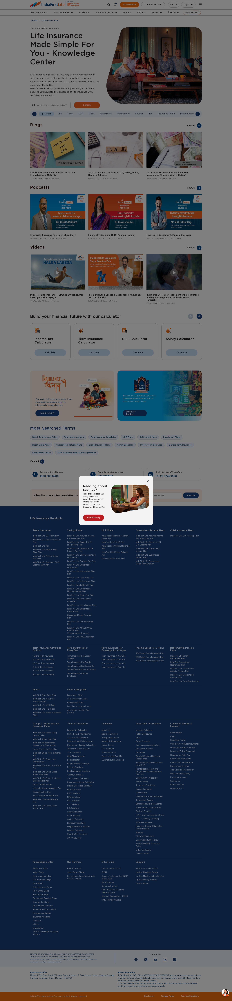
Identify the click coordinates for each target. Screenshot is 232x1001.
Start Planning (93, 518)
